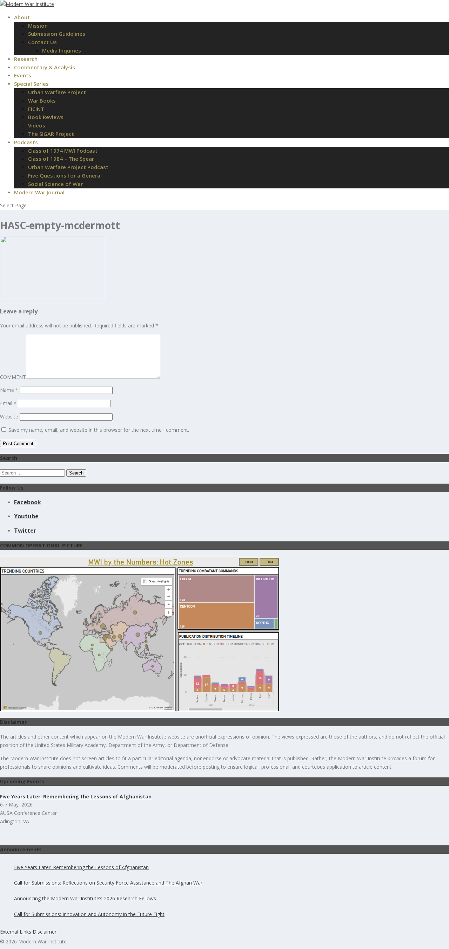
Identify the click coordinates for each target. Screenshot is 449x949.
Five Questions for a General (65, 175)
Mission (38, 25)
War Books (42, 100)
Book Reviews (45, 116)
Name (9, 390)
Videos (36, 125)
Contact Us (42, 42)
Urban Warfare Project (57, 92)
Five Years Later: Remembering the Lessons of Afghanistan (81, 867)
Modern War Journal (39, 192)
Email (8, 403)
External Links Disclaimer (28, 931)
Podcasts (26, 142)
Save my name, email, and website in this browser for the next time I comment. (98, 430)
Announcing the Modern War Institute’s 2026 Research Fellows (85, 898)
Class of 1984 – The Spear (61, 158)
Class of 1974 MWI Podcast (63, 150)
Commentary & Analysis (44, 67)
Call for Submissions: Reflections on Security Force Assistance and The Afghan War (108, 882)
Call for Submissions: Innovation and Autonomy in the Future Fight (89, 914)
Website (9, 416)
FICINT (36, 108)
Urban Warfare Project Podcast (68, 167)
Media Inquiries (61, 50)
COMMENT (13, 377)
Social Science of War (55, 183)
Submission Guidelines (56, 33)
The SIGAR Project (51, 133)
